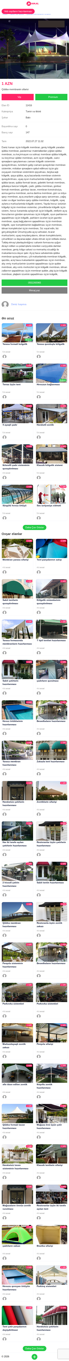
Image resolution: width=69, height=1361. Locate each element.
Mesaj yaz (34, 290)
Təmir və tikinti (16, 14)
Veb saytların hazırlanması (18, 11)
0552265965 (34, 282)
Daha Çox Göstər (34, 527)
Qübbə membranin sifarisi (38, 14)
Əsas (5, 14)
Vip (19, 97)
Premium (53, 97)
